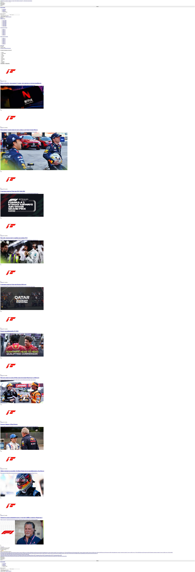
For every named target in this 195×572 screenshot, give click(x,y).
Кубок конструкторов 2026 (5, 556)
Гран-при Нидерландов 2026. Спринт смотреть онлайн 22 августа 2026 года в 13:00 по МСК (85, 552)
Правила (3, 10)
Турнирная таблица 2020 (57, 555)
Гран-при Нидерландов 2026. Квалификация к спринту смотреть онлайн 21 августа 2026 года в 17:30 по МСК (120, 552)
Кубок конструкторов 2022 (43, 556)
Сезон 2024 (11, 554)
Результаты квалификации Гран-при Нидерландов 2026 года (87, 553)
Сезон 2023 (15, 554)
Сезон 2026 (2, 554)
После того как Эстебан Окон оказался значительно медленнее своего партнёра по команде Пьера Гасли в (22, 472)
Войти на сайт (3, 16)
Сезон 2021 (23, 554)
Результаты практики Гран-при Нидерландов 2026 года (33, 553)
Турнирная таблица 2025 (13, 555)
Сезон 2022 (19, 554)
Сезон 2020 (27, 554)
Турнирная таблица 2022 (40, 555)
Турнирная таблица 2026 (4, 555)
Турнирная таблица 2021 (48, 555)
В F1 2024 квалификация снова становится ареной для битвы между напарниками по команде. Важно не (18, 332)
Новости (1, 127)
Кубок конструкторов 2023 (33, 556)
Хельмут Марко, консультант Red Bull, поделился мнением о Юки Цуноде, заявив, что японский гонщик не (19, 425)
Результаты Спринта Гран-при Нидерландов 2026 (51, 553)
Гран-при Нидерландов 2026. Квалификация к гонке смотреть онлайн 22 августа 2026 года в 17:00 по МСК (50, 552)
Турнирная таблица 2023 (31, 555)
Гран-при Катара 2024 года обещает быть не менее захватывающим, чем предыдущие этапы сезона (17, 285)
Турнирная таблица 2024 (22, 555)
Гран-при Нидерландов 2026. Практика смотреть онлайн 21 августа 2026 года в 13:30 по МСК (156, 552)
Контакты (4, 11)
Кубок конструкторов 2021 (52, 556)
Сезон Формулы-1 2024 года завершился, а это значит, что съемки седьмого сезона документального (20, 84)
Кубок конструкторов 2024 (24, 556)
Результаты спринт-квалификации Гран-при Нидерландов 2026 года (12, 553)
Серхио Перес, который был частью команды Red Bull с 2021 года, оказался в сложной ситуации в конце (19, 130)
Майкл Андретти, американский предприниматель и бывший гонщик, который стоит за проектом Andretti (21, 518)
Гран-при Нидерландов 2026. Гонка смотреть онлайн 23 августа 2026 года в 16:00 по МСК (16, 552)
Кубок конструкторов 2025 (14, 556)
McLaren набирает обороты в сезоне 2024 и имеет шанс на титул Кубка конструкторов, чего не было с (19, 378)
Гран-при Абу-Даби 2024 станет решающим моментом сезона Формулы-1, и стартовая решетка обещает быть (19, 192)
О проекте (4, 9)
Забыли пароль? (8, 16)
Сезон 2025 (6, 554)
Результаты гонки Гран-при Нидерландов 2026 (68, 553)
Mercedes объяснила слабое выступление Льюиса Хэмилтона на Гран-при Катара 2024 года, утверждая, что (19, 238)
